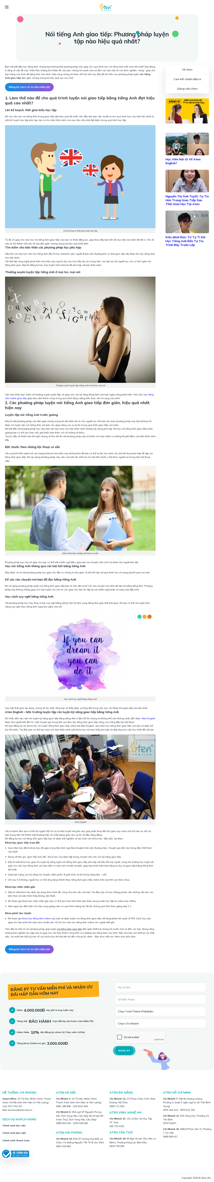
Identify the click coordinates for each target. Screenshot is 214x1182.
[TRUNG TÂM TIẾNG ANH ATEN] (107, 7)
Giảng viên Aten (187, 88)
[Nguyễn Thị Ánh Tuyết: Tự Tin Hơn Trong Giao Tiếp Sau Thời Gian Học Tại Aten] (187, 181)
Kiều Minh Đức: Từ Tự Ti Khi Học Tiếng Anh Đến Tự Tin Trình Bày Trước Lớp (185, 241)
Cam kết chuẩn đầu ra (187, 79)
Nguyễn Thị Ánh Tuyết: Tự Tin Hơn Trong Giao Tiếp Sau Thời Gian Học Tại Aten (187, 200)
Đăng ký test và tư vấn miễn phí (29, 87)
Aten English (148, 718)
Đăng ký (124, 1050)
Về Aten (187, 69)
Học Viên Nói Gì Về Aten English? (183, 161)
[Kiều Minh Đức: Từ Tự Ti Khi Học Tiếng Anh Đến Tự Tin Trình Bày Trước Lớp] (187, 222)
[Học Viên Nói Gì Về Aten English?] (187, 144)
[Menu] (7, 7)
